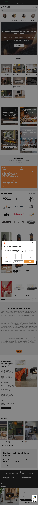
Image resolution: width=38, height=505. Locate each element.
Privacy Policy (25, 252)
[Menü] (36, 495)
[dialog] (19, 252)
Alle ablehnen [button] (18, 261)
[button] (8, 261)
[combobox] (32, 242)
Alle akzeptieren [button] (29, 261)
